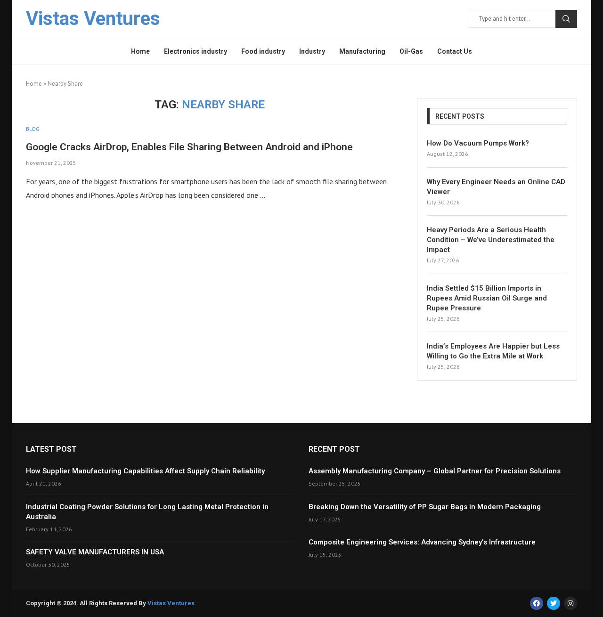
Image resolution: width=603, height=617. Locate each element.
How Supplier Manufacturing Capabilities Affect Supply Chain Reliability (145, 471)
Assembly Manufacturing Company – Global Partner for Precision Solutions (435, 471)
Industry (312, 51)
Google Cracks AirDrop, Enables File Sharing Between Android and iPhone (189, 147)
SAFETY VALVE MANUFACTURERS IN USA (95, 552)
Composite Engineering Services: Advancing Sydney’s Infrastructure (422, 542)
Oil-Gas (411, 51)
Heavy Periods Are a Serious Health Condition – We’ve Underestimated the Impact (490, 240)
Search (566, 19)
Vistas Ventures (171, 603)
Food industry (263, 51)
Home (140, 51)
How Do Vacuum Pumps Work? (478, 143)
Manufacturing (362, 51)
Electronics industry (195, 51)
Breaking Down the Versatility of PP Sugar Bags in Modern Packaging (425, 507)
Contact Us (454, 51)
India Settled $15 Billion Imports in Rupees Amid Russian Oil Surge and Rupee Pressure (487, 298)
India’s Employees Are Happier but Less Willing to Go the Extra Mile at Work (493, 351)
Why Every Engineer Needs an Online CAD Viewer (496, 187)
